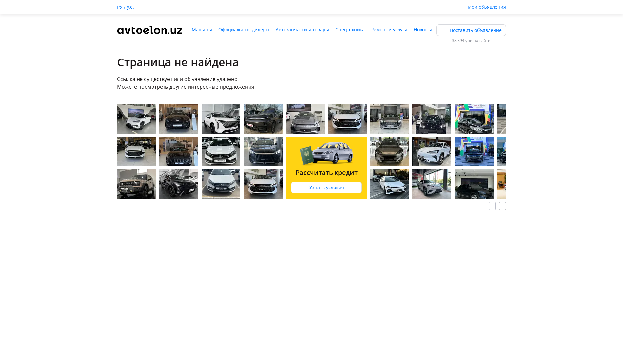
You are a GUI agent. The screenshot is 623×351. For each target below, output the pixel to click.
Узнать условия (326, 187)
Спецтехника (350, 29)
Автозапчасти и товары (302, 29)
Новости (423, 29)
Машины (202, 29)
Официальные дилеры (243, 29)
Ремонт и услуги (389, 29)
